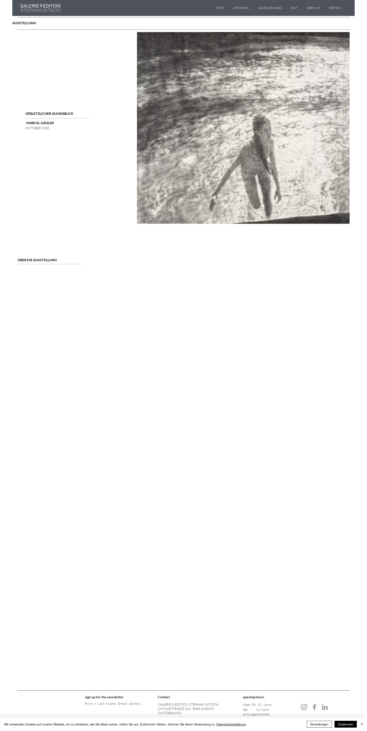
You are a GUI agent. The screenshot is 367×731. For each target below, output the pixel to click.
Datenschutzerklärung (231, 724)
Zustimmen (345, 724)
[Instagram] (304, 707)
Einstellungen (319, 724)
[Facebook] (314, 707)
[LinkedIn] (325, 707)
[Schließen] (361, 724)
